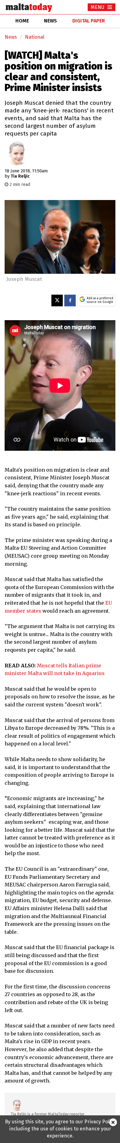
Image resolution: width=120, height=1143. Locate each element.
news (50, 21)
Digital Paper (88, 21)
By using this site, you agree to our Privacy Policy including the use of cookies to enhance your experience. (60, 1129)
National (34, 37)
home (22, 21)
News (11, 37)
